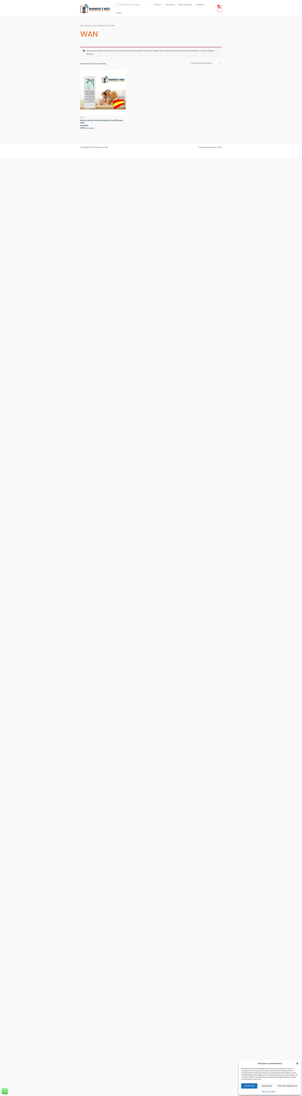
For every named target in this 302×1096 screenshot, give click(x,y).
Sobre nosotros (185, 4)
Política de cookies (268, 1091)
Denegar (267, 1086)
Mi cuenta (170, 4)
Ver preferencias (287, 1086)
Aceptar (249, 1086)
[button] (297, 1063)
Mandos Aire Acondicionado (97, 26)
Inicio (82, 26)
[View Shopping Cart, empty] (219, 8)
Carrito (119, 13)
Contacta (199, 4)
